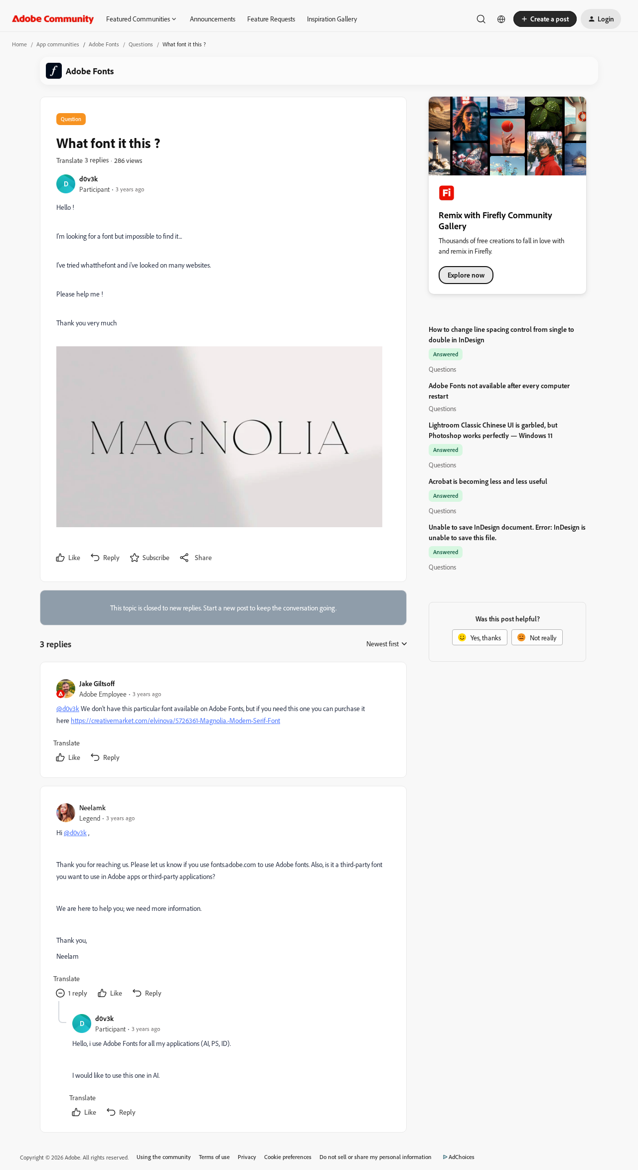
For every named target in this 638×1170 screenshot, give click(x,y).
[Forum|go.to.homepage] (53, 19)
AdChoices (462, 1157)
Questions (141, 44)
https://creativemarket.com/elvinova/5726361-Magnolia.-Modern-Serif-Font (175, 720)
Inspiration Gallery (332, 18)
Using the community (164, 1157)
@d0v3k (67, 708)
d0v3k (88, 178)
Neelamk (92, 807)
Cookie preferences (288, 1157)
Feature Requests (271, 18)
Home (19, 44)
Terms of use (214, 1157)
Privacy (247, 1157)
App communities (57, 44)
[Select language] (501, 19)
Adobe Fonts (104, 44)
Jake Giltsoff (97, 683)
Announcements (212, 18)
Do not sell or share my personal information (375, 1157)
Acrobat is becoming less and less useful (488, 481)
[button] (545, 19)
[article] (222, 721)
